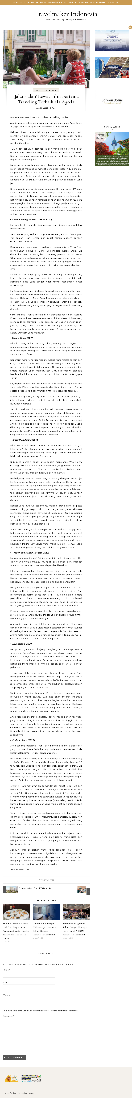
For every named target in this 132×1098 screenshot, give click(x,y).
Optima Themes (27, 1093)
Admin (54, 108)
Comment (8, 1016)
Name (6, 970)
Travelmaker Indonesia (66, 14)
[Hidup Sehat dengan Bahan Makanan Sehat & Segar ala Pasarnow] (84, 890)
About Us (24, 2)
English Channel (39, 2)
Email (6, 982)
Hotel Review (81, 2)
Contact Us (112, 2)
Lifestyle (68, 2)
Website (6, 995)
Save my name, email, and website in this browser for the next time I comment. (41, 1011)
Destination (54, 2)
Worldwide (52, 90)
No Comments (46, 880)
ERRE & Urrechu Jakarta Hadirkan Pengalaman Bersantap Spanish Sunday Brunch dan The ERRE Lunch (16, 931)
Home (16, 2)
